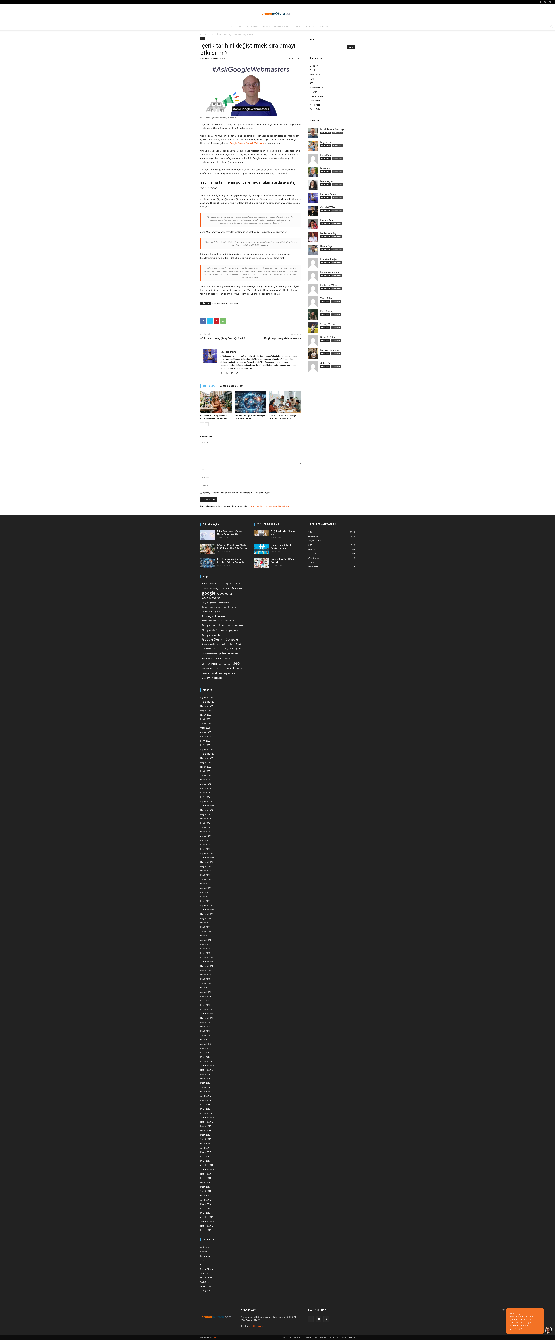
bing (221, 584)
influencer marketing (220, 649)
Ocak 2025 (205, 779)
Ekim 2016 (205, 1208)
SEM (241, 26)
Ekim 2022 (205, 896)
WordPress (315, 104)
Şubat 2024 (205, 827)
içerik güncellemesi (219, 303)
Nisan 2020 (205, 1026)
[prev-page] (202, 424)
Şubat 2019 (205, 1087)
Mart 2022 (205, 927)
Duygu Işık (325, 142)
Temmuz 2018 (207, 1117)
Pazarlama (252, 26)
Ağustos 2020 (206, 1009)
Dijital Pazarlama (234, 583)
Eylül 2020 (205, 1005)
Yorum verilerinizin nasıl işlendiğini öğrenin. (270, 506)
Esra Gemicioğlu (328, 259)
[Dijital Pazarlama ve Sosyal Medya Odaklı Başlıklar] (207, 535)
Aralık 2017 (205, 1147)
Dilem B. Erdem (328, 337)
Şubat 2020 (205, 1035)
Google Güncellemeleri (216, 625)
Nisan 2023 (205, 870)
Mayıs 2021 (205, 970)
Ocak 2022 (205, 935)
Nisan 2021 (205, 974)
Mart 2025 (205, 771)
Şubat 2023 (205, 879)
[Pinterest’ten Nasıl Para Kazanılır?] (261, 563)
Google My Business (214, 630)
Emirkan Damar (211, 58)
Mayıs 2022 (205, 918)
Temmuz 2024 (207, 805)
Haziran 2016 (206, 1225)
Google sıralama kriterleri (214, 643)
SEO (233, 26)
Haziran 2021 (206, 966)
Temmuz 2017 (207, 1169)
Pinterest (218, 658)
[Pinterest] (216, 321)
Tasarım (266, 26)
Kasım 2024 (205, 788)
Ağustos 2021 (206, 957)
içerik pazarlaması (209, 653)
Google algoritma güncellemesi (219, 607)
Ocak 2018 (205, 1143)
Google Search (211, 634)
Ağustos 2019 (206, 1061)
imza (214, 1337)
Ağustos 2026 (206, 697)
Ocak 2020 (205, 1039)
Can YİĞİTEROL (328, 207)
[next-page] (207, 424)
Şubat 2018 (205, 1139)
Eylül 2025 (205, 745)
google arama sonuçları (210, 621)
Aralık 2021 (205, 940)
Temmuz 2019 (207, 1065)
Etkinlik (296, 26)
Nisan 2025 (205, 766)
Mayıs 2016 (205, 1230)
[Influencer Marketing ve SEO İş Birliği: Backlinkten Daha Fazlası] (216, 402)
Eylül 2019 (205, 1056)
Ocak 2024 (205, 831)
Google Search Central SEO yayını (247, 143)
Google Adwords (211, 597)
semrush (227, 664)
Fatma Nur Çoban (329, 272)
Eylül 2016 (205, 1212)
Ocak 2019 (205, 1091)
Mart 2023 (205, 875)
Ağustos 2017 (206, 1165)
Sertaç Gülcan (327, 324)
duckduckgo (214, 589)
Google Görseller (227, 621)
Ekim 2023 (205, 844)
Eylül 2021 (205, 953)
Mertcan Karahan (329, 350)
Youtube (217, 677)
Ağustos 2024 (206, 801)
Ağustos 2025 (206, 749)
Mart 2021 (205, 979)
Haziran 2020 (206, 1018)
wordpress (216, 673)
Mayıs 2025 (205, 762)
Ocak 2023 (205, 883)
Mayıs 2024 (205, 814)
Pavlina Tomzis (327, 220)
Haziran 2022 (206, 914)
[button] (551, 26)
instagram (236, 648)
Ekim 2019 (205, 1052)
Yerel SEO (206, 678)
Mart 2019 (205, 1082)
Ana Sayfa (204, 34)
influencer (206, 649)
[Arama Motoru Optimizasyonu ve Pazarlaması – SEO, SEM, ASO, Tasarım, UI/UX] (277, 14)
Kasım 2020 (205, 996)
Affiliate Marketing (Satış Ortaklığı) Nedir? (222, 338)
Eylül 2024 (205, 797)
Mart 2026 (205, 719)
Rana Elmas (326, 155)
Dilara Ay (325, 168)
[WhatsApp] (223, 321)
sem (220, 664)
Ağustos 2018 (206, 1113)
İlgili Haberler (209, 386)
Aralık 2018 (205, 1095)
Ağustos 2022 (206, 905)
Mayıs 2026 (205, 710)
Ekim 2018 (205, 1104)
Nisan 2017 (205, 1182)
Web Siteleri (315, 100)
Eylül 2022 (205, 901)
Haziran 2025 (206, 758)
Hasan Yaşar (326, 246)
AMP (205, 583)
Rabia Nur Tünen (329, 285)
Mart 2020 (205, 1031)
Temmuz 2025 (207, 753)
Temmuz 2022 (207, 909)
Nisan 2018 (205, 1130)
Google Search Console (220, 639)
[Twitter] (550, 2)
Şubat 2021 (205, 983)
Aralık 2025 (205, 732)
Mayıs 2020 (205, 1022)
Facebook (237, 588)
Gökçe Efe (325, 363)
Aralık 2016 (205, 1199)
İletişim (324, 26)
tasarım (205, 673)
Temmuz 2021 (207, 961)
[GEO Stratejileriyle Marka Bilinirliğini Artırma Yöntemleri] (250, 402)
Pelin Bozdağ (327, 311)
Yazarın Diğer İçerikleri (231, 386)
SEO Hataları (219, 669)
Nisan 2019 (205, 1078)
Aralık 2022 (205, 888)
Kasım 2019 (205, 1048)
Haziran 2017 (206, 1173)
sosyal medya (235, 668)
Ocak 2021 (205, 987)
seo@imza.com (256, 1326)
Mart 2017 (205, 1186)
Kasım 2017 (205, 1152)
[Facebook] (540, 2)
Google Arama (213, 616)
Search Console (209, 663)
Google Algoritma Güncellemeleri (215, 602)
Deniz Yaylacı (327, 181)
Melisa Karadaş (328, 233)
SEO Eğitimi (310, 26)
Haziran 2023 (206, 862)
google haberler (238, 625)
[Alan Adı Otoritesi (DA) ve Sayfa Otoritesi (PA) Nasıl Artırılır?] (285, 402)
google (208, 593)
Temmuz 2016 (207, 1221)
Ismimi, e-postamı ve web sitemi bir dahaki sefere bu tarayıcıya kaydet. (237, 492)
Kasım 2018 (205, 1100)
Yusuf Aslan (326, 298)
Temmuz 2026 (207, 701)
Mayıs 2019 (205, 1074)
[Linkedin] (233, 373)
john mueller (235, 303)
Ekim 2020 (205, 1000)
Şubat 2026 (205, 723)
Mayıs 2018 (205, 1126)
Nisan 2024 (205, 818)
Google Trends (235, 644)
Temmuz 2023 (207, 857)
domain (205, 588)
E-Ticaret (314, 65)
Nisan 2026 (205, 714)
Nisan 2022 (205, 922)
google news (233, 630)
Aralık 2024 (205, 784)
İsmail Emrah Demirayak (333, 129)
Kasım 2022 (205, 892)
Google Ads (225, 593)
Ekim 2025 (205, 740)
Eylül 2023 (205, 849)
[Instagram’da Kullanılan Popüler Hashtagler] (261, 549)
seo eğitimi (207, 668)
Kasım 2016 (205, 1204)
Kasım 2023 (205, 840)
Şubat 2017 (205, 1191)
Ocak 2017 (205, 1195)
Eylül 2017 (205, 1160)
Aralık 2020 (205, 992)
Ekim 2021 (205, 948)
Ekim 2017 (205, 1156)
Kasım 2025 (205, 736)
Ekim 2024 (205, 792)
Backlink (214, 583)
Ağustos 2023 (206, 853)
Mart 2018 (205, 1134)
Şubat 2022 (205, 931)
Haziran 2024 (206, 810)
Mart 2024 (205, 823)
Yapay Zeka (315, 109)
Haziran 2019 (206, 1069)
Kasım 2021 (205, 944)
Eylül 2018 (205, 1108)
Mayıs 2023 (205, 866)
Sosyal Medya (281, 26)
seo (236, 663)
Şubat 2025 (205, 775)
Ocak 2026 (205, 727)
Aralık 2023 (205, 836)
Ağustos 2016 (206, 1217)
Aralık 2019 (205, 1043)
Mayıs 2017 (205, 1178)
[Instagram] (545, 2)
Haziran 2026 (206, 706)
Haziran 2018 (206, 1121)
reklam (227, 659)
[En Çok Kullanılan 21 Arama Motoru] (261, 533)
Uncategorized (317, 96)
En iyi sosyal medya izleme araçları (282, 338)
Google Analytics (211, 611)
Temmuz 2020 (207, 1013)
